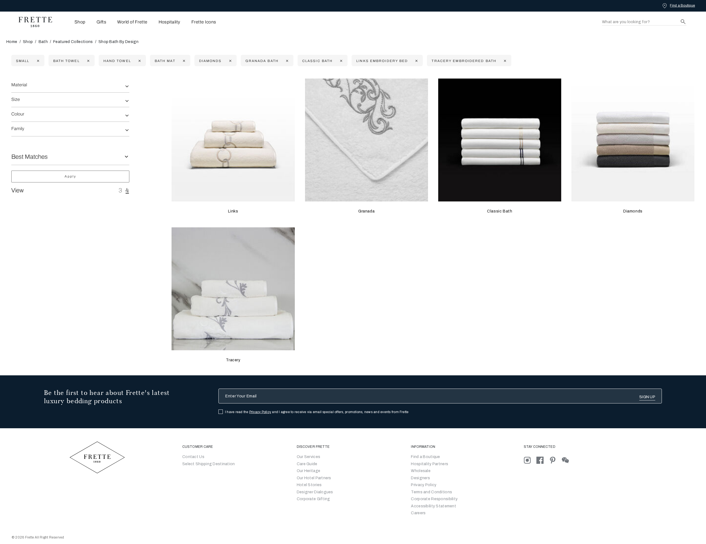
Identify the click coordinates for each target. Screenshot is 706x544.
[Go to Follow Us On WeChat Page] (568, 460)
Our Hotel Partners (314, 478)
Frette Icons (203, 22)
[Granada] (366, 140)
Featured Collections (73, 42)
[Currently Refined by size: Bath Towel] (87, 61)
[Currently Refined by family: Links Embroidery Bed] (416, 61)
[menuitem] (72, 22)
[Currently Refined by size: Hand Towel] (139, 61)
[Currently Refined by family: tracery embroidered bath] (504, 61)
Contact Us (193, 457)
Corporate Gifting (313, 499)
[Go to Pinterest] (555, 460)
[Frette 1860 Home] (32, 22)
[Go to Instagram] (530, 460)
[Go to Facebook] (542, 460)
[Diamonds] (632, 140)
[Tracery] (233, 288)
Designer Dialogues (315, 492)
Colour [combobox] (17, 114)
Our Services (308, 457)
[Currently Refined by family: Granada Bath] (286, 61)
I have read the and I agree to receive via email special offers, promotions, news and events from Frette (317, 412)
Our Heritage (308, 471)
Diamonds (633, 211)
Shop (28, 42)
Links (233, 211)
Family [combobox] (17, 128)
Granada (366, 211)
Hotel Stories (309, 485)
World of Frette (132, 22)
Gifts (101, 22)
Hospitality (169, 22)
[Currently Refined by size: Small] (37, 61)
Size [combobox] (15, 99)
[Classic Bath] (499, 140)
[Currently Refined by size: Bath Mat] (183, 61)
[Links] (233, 140)
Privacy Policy (260, 412)
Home (11, 42)
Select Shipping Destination (208, 464)
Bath (43, 42)
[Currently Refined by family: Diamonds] (229, 61)
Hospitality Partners (429, 464)
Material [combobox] (19, 84)
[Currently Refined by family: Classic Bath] (340, 61)
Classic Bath (499, 211)
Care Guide (307, 464)
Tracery (233, 360)
